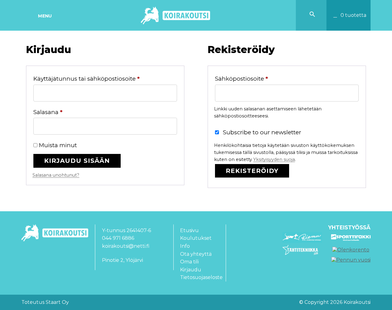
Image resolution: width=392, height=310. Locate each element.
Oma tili (189, 262)
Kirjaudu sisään (77, 160)
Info (185, 246)
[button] (312, 15)
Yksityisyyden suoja (274, 159)
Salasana (62, 112)
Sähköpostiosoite (255, 78)
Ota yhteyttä (196, 254)
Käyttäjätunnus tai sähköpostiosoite (100, 78)
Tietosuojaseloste (201, 277)
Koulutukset (196, 238)
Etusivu (189, 230)
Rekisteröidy (252, 170)
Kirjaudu (190, 270)
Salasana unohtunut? (55, 175)
